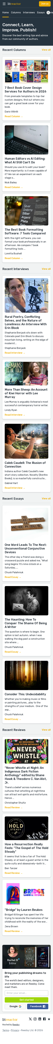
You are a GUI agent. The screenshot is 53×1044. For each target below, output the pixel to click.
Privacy (15, 1030)
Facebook (36, 1006)
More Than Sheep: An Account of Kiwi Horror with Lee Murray (26, 393)
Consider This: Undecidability (25, 694)
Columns (16, 12)
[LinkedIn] (40, 1019)
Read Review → (14, 807)
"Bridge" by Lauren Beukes (24, 910)
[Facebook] (44, 1019)
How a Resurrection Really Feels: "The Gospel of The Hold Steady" (26, 847)
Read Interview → (15, 352)
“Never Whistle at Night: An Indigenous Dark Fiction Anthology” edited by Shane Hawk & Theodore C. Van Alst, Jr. (26, 775)
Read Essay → (13, 577)
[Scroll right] (48, 12)
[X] (30, 1019)
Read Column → (14, 116)
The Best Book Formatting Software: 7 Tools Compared (25, 231)
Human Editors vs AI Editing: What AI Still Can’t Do (25, 160)
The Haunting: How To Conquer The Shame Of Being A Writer (26, 623)
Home (5, 12)
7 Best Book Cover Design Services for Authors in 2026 (25, 89)
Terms (5, 1030)
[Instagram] (35, 1019)
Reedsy (16, 1024)
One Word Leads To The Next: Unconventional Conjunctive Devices (26, 548)
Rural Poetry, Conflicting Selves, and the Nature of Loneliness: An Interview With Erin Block (26, 322)
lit (14, 4)
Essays (41, 12)
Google (14, 1006)
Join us (45, 4)
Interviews (29, 12)
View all (46, 49)
